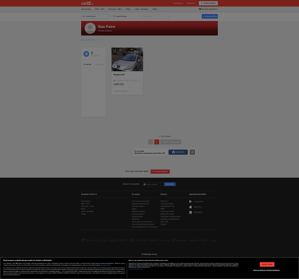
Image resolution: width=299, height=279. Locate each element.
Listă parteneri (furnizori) (136, 269)
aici (61, 271)
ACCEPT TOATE (267, 264)
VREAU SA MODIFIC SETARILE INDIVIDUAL (266, 270)
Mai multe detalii (105, 265)
